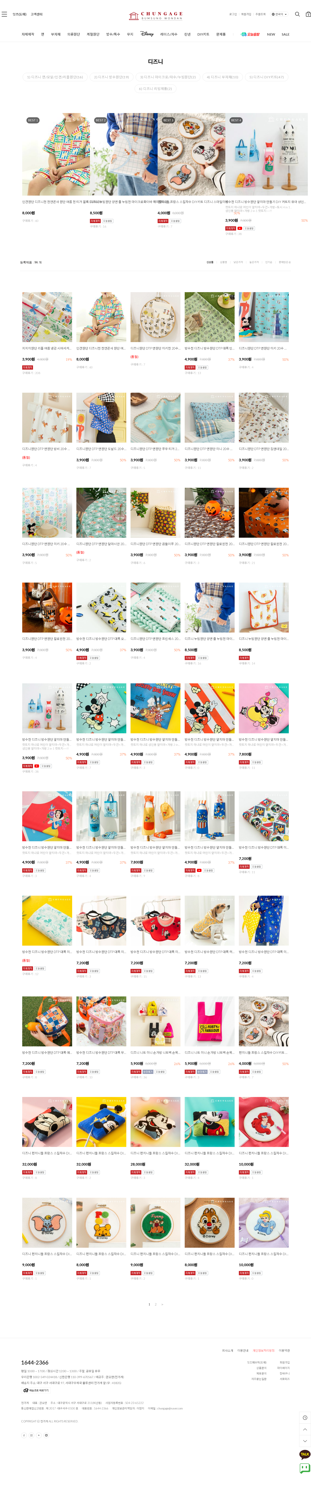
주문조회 (261, 14)
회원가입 (246, 14)
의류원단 (73, 34)
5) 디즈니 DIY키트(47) (266, 77)
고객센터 (37, 14)
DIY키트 (203, 34)
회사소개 (227, 1350)
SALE (285, 34)
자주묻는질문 (259, 1379)
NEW (271, 34)
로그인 (233, 14)
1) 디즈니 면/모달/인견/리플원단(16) (55, 77)
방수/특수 (113, 34)
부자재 (56, 34)
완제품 (221, 34)
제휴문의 (261, 1373)
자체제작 (28, 34)
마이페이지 (283, 1368)
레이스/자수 (169, 34)
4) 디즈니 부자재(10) (222, 77)
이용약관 (284, 1350)
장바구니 (285, 1373)
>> (161, 1304)
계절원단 (93, 34)
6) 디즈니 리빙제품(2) (155, 89)
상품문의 (261, 1368)
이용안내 (242, 1350)
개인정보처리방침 (264, 1350)
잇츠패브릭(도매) (257, 1362)
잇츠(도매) (19, 14)
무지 (130, 34)
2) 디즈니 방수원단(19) (111, 77)
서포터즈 (285, 1379)
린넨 (187, 34)
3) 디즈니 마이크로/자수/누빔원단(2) (168, 77)
